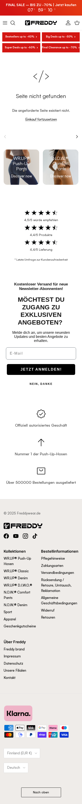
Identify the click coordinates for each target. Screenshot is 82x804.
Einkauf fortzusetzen (41, 119)
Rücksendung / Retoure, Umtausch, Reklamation (56, 585)
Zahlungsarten (52, 565)
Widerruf (47, 610)
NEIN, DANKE (41, 384)
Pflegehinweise (53, 558)
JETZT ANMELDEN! (41, 369)
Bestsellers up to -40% (19, 36)
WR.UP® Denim (16, 578)
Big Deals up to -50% (59, 36)
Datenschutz (13, 663)
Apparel (10, 619)
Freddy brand (14, 649)
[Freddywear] (41, 22)
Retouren (48, 617)
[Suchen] (15, 23)
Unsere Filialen (15, 670)
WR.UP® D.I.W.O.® (18, 585)
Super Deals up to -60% (20, 47)
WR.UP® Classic (16, 571)
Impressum (12, 656)
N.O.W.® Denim (15, 605)
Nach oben (41, 792)
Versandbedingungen (57, 572)
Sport (8, 612)
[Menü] (5, 23)
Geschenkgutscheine (20, 626)
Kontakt (9, 677)
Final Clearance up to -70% (59, 47)
